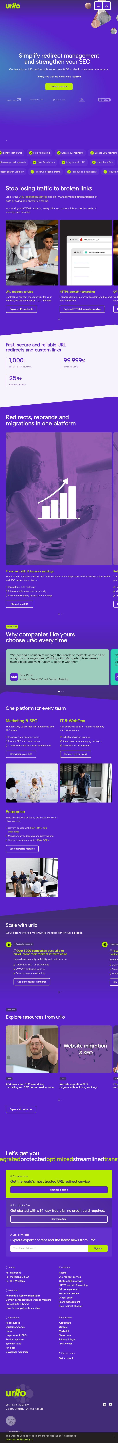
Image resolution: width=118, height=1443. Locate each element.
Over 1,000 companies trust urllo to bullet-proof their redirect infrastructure (40, 952)
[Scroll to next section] (7, 142)
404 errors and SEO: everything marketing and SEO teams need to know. (30, 1085)
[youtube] (110, 1404)
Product (65, 1267)
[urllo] (17, 6)
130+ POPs (43, 840)
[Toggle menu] (98, 5)
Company (66, 1317)
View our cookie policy (18, 1439)
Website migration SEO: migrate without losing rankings (79, 1085)
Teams (11, 1267)
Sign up (98, 1248)
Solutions (13, 1290)
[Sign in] (106, 5)
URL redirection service (33, 197)
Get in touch (68, 1353)
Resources (13, 1317)
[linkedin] (104, 1404)
